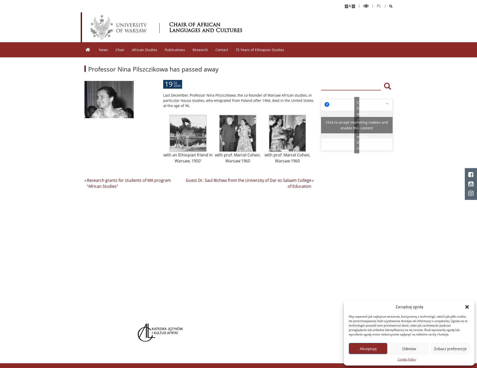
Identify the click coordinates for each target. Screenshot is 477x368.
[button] (467, 306)
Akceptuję (368, 348)
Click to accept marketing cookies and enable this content (357, 125)
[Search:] (351, 85)
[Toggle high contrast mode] (365, 6)
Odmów (409, 348)
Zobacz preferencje (450, 348)
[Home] (88, 49)
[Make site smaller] (353, 6)
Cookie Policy (407, 359)
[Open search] (389, 6)
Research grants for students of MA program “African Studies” (129, 183)
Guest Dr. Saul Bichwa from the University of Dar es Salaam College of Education (248, 183)
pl (379, 6)
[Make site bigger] (346, 6)
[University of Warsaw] (120, 27)
